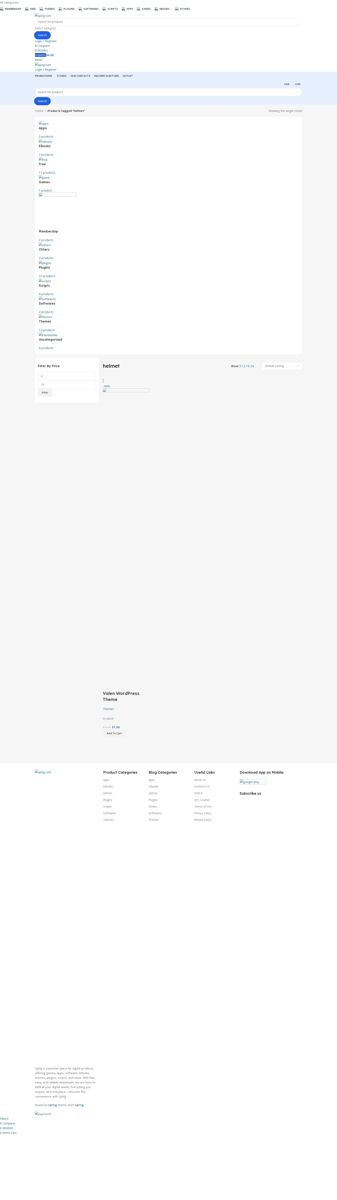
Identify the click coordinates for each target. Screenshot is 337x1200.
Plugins (107, 800)
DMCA (198, 793)
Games (107, 793)
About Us (200, 780)
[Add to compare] (108, 685)
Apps (106, 780)
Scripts (107, 806)
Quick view (118, 685)
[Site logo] (43, 15)
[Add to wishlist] (129, 685)
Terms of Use (203, 806)
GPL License (202, 800)
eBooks (108, 786)
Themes (108, 709)
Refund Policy (202, 820)
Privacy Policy (202, 813)
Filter (45, 392)
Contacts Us (202, 786)
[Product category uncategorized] (168, 231)
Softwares (109, 813)
